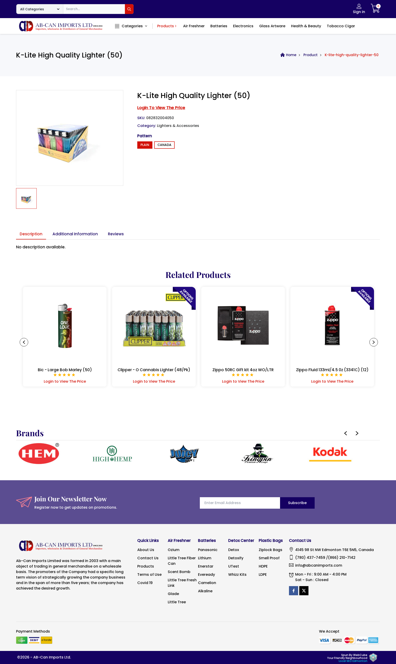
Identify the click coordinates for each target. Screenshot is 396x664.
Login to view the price (161, 107)
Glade (173, 593)
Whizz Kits (237, 574)
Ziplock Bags (270, 549)
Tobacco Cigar (341, 26)
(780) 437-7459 (310, 557)
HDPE (263, 566)
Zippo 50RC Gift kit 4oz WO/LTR (243, 370)
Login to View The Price (65, 381)
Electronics (243, 26)
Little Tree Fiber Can (182, 560)
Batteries (218, 26)
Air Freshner (194, 26)
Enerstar (205, 566)
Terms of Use (149, 574)
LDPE (263, 574)
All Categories (32, 9)
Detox (233, 549)
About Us (145, 549)
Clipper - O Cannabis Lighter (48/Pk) (154, 370)
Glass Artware (272, 26)
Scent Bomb (179, 571)
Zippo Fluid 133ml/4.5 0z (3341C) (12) (332, 370)
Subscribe (297, 502)
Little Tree (177, 602)
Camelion (207, 582)
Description (31, 234)
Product (310, 54)
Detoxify (235, 558)
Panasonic (207, 549)
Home (291, 54)
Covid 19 (145, 582)
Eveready (206, 574)
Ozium (173, 549)
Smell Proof (269, 558)
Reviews (116, 234)
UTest (233, 566)
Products (165, 26)
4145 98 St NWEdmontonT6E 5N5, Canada (334, 549)
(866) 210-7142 (341, 557)
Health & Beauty (306, 26)
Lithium (204, 558)
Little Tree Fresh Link (182, 582)
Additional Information (75, 234)
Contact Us (148, 558)
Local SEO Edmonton (353, 661)
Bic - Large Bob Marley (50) (65, 370)
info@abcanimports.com (318, 565)
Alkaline (205, 591)
